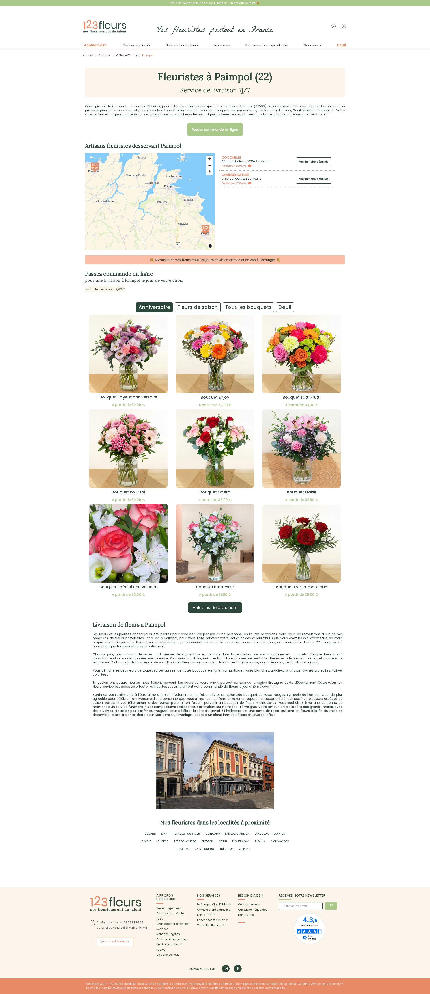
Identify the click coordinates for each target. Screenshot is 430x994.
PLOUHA (260, 841)
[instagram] (226, 969)
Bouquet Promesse (215, 587)
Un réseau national (169, 944)
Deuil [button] (341, 45)
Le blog (161, 949)
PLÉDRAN (207, 841)
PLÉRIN (223, 841)
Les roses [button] (222, 45)
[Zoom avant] (209, 159)
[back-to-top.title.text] (424, 950)
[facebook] (238, 969)
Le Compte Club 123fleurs (214, 904)
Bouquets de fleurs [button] (182, 45)
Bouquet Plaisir (301, 492)
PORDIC (184, 849)
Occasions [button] (312, 45)
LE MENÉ (146, 841)
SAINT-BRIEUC (204, 849)
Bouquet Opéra (215, 492)
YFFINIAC (245, 849)
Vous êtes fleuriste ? (210, 925)
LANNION (279, 834)
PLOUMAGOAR (280, 841)
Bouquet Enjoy (215, 397)
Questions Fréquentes (115, 941)
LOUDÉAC (162, 841)
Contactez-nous (249, 904)
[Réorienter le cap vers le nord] (209, 172)
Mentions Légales (168, 934)
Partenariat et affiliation (213, 920)
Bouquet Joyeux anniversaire (128, 397)
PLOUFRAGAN (241, 841)
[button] (344, 26)
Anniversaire (95, 45)
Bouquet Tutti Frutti (302, 397)
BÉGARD (150, 834)
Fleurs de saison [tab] (197, 307)
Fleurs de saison (136, 45)
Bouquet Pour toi (128, 492)
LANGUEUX (262, 834)
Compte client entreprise (213, 910)
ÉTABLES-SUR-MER (187, 834)
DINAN (165, 834)
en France (232, 260)
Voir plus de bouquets (215, 607)
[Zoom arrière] (209, 165)
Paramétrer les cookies (171, 939)
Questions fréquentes (252, 910)
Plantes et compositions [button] (266, 45)
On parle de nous (167, 955)
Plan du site (246, 915)
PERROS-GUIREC (185, 841)
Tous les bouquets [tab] (248, 307)
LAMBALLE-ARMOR (237, 834)
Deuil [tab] (285, 307)
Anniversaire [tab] (154, 307)
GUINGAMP (212, 834)
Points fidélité (206, 915)
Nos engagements (169, 908)
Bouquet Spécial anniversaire (128, 587)
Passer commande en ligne (215, 129)
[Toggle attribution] (210, 246)
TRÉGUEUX (227, 849)
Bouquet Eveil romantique (301, 587)
